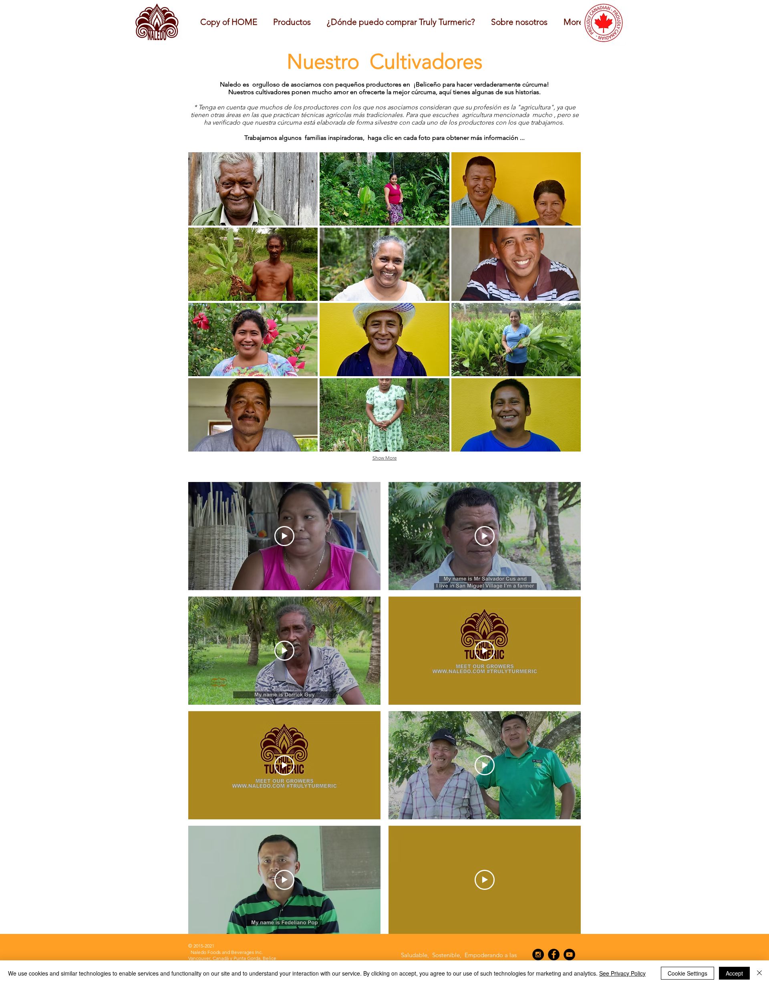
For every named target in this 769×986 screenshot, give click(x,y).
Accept (734, 973)
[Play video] (284, 536)
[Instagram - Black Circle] (538, 954)
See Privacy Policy (622, 973)
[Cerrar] (759, 973)
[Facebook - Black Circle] (554, 954)
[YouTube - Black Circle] (569, 954)
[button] (519, 22)
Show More (384, 458)
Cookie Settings (687, 973)
